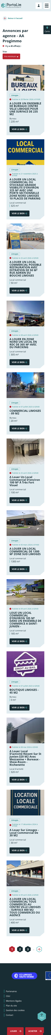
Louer (13, 1031)
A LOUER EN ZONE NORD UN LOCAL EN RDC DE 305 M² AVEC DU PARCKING (23, 343)
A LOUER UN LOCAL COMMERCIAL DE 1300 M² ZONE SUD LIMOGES (25, 551)
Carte (47, 31)
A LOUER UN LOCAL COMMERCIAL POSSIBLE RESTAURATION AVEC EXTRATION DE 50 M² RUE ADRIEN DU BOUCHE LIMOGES (25, 268)
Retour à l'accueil (15, 18)
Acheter (32, 1031)
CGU (8, 996)
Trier (5, 52)
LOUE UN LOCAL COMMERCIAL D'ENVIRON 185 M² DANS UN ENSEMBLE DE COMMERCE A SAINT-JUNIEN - (25, 619)
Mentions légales (14, 1000)
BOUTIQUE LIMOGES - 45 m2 (24, 691)
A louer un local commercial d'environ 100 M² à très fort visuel (25, 481)
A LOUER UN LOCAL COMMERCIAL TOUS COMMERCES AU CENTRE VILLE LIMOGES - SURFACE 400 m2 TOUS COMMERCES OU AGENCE (25, 907)
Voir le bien (18, 129)
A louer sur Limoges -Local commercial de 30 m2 (24, 832)
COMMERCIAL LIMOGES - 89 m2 (25, 412)
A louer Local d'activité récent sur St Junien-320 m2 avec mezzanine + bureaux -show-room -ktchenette (25, 757)
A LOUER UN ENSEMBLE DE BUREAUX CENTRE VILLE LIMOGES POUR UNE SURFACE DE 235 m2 (25, 109)
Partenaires (11, 991)
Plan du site (11, 1005)
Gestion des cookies (15, 1010)
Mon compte (39, 5)
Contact (9, 1015)
